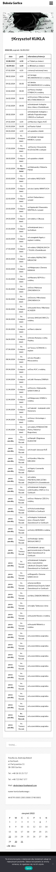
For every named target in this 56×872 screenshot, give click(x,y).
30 (16, 841)
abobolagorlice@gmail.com (25, 785)
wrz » (13, 845)
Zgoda (28, 868)
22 (10, 836)
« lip (8, 845)
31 (22, 841)
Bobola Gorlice (12, 3)
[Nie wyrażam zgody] (52, 864)
